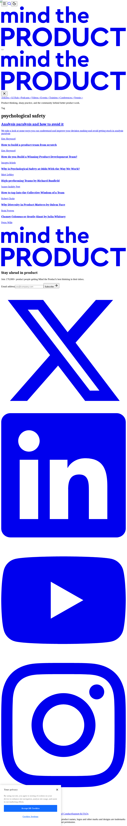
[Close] (57, 789)
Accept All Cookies (30, 808)
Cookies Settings (31, 816)
